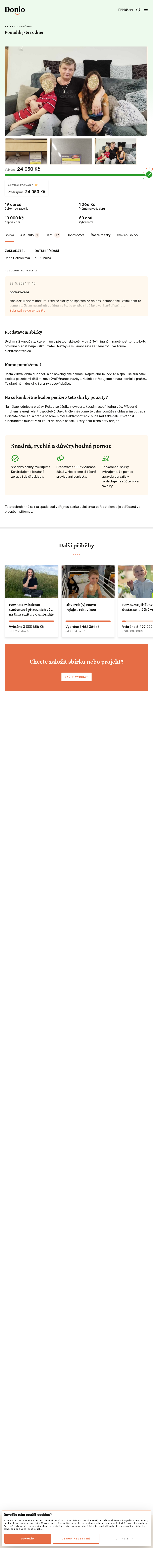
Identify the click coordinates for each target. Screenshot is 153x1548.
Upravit (122, 1538)
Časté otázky (101, 235)
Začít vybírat (76, 677)
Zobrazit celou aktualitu (27, 310)
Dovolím (28, 1538)
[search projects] (138, 10)
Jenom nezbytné (76, 1538)
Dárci (52, 235)
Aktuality (29, 235)
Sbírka (9, 235)
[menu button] (145, 10)
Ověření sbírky (127, 235)
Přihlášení (125, 10)
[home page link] (15, 10)
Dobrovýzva (75, 235)
